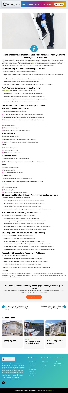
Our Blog (43, 4)
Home (23, 4)
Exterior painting (32, 364)
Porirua (43, 368)
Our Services (30, 4)
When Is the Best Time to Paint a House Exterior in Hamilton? (55, 341)
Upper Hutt (44, 364)
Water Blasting (32, 376)
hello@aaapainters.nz (58, 363)
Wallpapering (31, 371)
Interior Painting (32, 361)
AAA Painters (32, 62)
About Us (37, 4)
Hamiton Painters (35, 338)
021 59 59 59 (61, 365)
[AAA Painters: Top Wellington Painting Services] (11, 2)
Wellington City (45, 361)
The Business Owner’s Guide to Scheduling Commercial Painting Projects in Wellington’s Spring (17, 308)
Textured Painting (32, 373)
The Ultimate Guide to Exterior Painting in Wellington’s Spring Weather (52, 307)
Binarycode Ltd (50, 390)
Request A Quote (59, 4)
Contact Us (49, 4)
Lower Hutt (44, 366)
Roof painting (32, 366)
